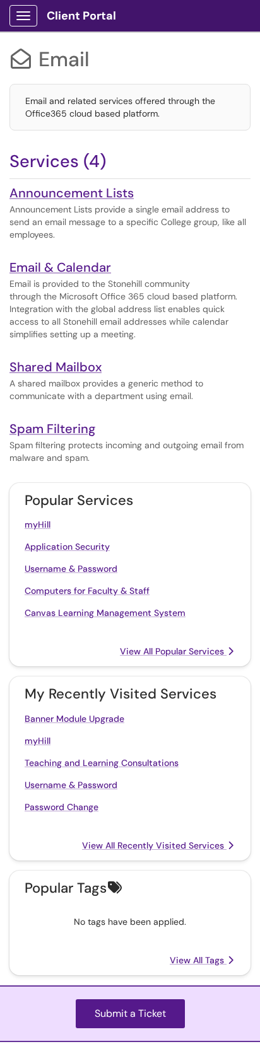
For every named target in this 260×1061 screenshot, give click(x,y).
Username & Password (71, 568)
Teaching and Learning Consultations (102, 762)
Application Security (67, 546)
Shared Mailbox (55, 367)
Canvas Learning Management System (105, 612)
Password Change (61, 807)
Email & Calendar (60, 267)
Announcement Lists (71, 193)
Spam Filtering (52, 428)
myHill (37, 524)
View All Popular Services (173, 651)
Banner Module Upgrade (74, 718)
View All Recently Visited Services (154, 845)
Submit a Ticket (130, 1013)
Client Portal (81, 15)
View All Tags (198, 960)
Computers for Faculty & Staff (87, 590)
